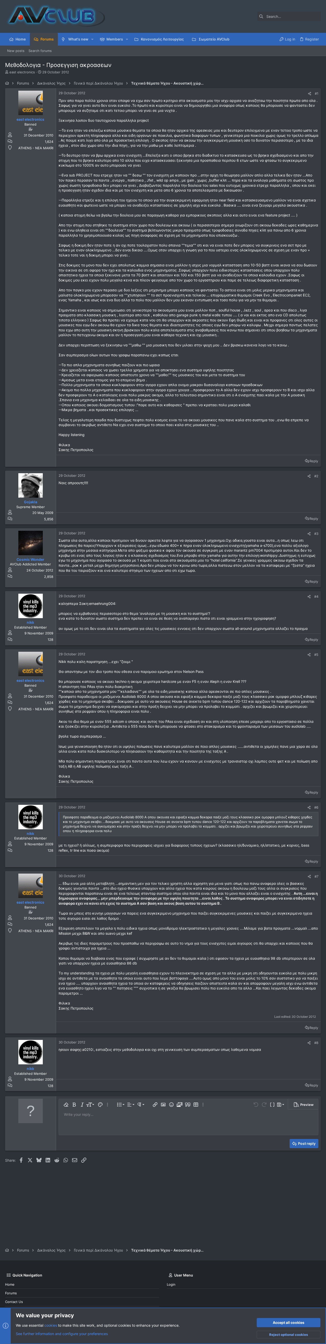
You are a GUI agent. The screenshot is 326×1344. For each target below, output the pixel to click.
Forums (11, 1293)
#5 (316, 655)
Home (10, 1284)
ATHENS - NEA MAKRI (35, 148)
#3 (316, 534)
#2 (316, 476)
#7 (316, 876)
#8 (316, 1043)
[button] (92, 39)
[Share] (309, 93)
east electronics (22, 72)
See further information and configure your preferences (62, 1334)
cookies (50, 1325)
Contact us (14, 1302)
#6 (316, 807)
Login (171, 1284)
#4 (316, 596)
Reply (313, 461)
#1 (316, 93)
